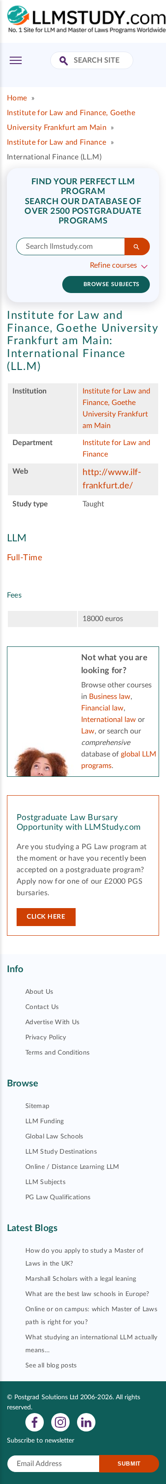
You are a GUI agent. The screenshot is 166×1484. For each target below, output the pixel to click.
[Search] (137, 246)
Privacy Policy (45, 1037)
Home (17, 98)
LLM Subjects (45, 1182)
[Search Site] (64, 61)
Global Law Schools (54, 1136)
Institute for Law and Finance (56, 142)
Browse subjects (111, 284)
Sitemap (37, 1106)
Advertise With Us (52, 1022)
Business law (109, 696)
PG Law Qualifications (58, 1197)
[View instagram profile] (60, 1421)
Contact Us (42, 1007)
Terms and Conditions (57, 1053)
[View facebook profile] (34, 1421)
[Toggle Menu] (15, 60)
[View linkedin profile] (86, 1421)
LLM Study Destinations (61, 1152)
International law (108, 719)
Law (88, 731)
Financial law (102, 708)
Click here (46, 917)
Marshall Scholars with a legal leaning (80, 1279)
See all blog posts (51, 1365)
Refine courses (113, 265)
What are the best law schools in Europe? (87, 1294)
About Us (39, 992)
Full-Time (24, 558)
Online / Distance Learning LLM (72, 1167)
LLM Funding (44, 1121)
